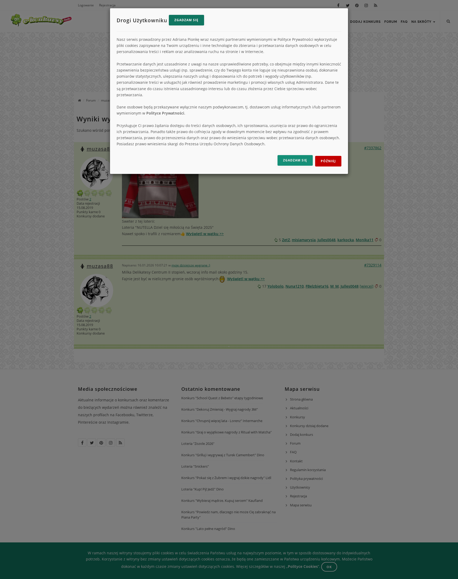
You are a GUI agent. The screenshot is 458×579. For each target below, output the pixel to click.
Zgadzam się (186, 20)
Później (328, 161)
